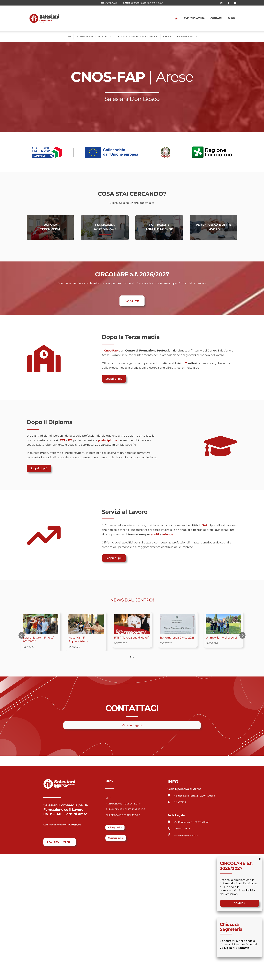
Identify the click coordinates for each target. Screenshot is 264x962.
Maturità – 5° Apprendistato (77, 639)
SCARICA (239, 903)
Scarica (132, 300)
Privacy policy (115, 827)
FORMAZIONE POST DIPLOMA (94, 36)
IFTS (62, 440)
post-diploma (107, 440)
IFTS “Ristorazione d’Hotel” (131, 637)
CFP (68, 36)
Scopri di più (114, 378)
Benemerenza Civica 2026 (177, 637)
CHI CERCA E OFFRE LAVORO (180, 36)
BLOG (231, 18)
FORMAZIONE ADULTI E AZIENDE (138, 36)
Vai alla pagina (132, 725)
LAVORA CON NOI (59, 842)
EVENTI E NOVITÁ (194, 18)
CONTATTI (216, 18)
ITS (70, 440)
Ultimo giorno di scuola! (221, 637)
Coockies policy (116, 838)
